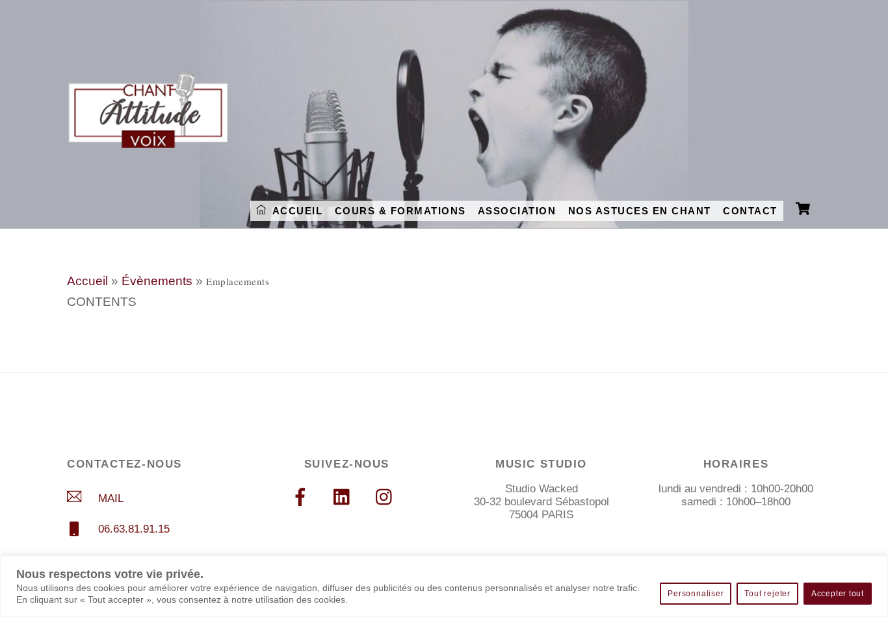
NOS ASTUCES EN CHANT (639, 210)
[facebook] (302, 496)
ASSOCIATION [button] (517, 210)
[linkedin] (345, 496)
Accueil (87, 281)
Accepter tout (837, 593)
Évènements (157, 281)
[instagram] (387, 496)
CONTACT (750, 210)
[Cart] (803, 211)
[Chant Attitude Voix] (148, 141)
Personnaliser (696, 593)
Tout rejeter (767, 593)
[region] (444, 586)
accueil (295, 210)
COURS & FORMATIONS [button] (400, 210)
